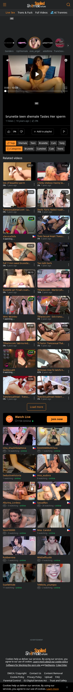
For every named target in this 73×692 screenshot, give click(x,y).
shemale (22, 143)
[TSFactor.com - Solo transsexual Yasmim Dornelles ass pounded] (53, 308)
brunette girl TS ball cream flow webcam (16, 290)
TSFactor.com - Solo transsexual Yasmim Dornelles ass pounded (51, 317)
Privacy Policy (34, 677)
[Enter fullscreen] (66, 88)
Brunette (29, 148)
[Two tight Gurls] (53, 255)
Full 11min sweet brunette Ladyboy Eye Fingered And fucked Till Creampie (16, 263)
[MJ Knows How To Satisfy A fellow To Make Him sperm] (53, 361)
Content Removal (53, 673)
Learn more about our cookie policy (50, 661)
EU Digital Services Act (35, 680)
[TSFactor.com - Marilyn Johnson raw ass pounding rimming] (53, 281)
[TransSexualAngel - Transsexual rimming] (19, 388)
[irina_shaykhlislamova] (19, 440)
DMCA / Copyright (17, 673)
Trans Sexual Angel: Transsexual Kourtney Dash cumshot (50, 236)
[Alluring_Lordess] (19, 495)
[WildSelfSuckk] (53, 549)
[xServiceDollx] (19, 228)
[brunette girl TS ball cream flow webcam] (19, 281)
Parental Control (12, 680)
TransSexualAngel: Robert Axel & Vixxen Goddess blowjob (51, 397)
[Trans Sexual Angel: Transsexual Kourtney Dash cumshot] (53, 228)
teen (33, 143)
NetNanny (50, 665)
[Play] (36, 74)
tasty (61, 143)
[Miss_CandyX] (53, 522)
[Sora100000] (19, 522)
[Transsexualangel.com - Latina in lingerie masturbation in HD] (19, 201)
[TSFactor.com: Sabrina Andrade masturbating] (19, 335)
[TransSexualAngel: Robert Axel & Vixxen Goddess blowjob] (53, 388)
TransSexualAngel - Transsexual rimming (16, 397)
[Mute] (7, 60)
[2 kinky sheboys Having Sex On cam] (53, 174)
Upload (48, 677)
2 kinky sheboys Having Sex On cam (50, 183)
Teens (60, 148)
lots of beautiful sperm (14, 183)
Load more (36, 407)
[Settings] (66, 60)
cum (53, 143)
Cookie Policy (17, 677)
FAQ (57, 677)
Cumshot (41, 148)
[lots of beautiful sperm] (19, 174)
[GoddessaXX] (19, 361)
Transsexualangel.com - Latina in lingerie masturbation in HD (16, 210)
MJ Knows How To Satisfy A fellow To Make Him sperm (50, 370)
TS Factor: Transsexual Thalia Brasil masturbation (50, 343)
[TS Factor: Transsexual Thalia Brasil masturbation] (53, 335)
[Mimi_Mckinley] (19, 308)
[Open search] (68, 4)
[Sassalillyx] (53, 495)
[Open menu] (4, 4)
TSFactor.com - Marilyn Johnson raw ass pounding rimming (51, 290)
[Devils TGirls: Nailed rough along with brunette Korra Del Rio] (53, 201)
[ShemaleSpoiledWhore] (36, 5)
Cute (51, 148)
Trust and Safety (58, 680)
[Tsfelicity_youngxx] (53, 577)
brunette (43, 143)
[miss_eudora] (53, 467)
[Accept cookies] (67, 687)
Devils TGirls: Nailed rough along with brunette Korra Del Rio (50, 210)
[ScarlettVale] (19, 577)
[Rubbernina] (19, 549)
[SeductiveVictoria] (19, 467)
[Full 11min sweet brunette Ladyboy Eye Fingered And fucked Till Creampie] (19, 255)
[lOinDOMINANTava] (53, 440)
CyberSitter (61, 665)
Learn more (52, 688)
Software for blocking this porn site (23, 665)
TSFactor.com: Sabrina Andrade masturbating (16, 343)
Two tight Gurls (44, 263)
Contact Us (35, 673)
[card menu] (34, 184)
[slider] (36, 91)
